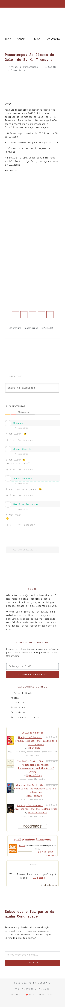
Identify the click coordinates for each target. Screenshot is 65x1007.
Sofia (22, 845)
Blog (37, 39)
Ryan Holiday (34, 775)
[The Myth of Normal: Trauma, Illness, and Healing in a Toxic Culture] (10, 743)
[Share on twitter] (23, 314)
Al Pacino (39, 877)
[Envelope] (45, 4)
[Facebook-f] (19, 4)
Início (8, 39)
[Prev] (18, 351)
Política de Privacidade (32, 983)
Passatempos (31, 327)
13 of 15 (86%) (45, 851)
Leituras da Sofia (32, 732)
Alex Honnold (34, 795)
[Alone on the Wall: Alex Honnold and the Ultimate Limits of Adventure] (10, 791)
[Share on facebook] (15, 314)
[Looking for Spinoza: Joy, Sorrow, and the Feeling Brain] (10, 812)
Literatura (15, 327)
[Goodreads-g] (35, 4)
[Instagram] (30, 4)
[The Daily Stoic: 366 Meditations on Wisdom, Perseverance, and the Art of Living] (10, 767)
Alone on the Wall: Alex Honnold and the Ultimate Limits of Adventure (36, 789)
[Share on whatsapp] (49, 314)
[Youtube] (40, 4)
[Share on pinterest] (41, 314)
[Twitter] (25, 4)
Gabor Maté (34, 747)
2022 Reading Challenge (32, 839)
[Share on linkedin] (32, 314)
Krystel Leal (44, 994)
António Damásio (37, 812)
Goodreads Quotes (49, 885)
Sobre (21, 39)
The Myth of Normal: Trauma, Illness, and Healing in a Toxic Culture (36, 741)
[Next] (46, 351)
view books (51, 855)
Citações (32, 864)
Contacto (53, 39)
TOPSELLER (47, 327)
